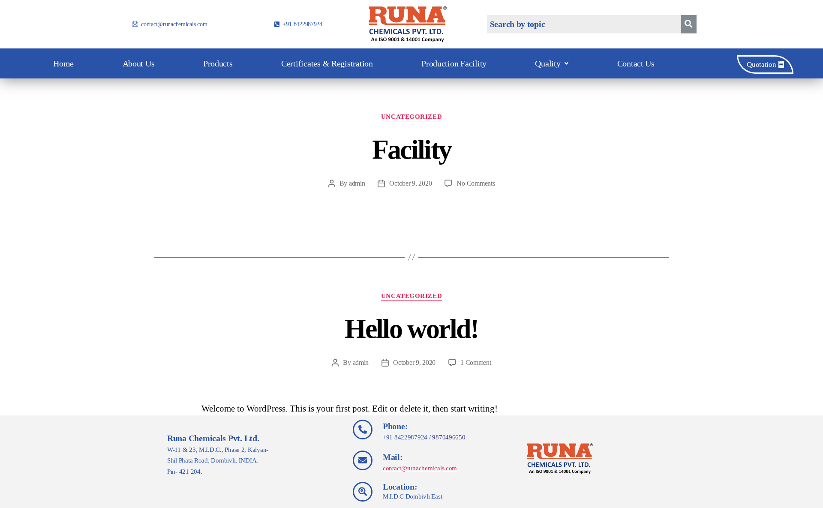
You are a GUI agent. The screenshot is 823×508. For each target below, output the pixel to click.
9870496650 (448, 437)
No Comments (476, 183)
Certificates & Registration (327, 63)
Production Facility (454, 63)
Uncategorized (411, 116)
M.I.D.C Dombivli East (412, 496)
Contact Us (636, 63)
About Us (139, 63)
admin (357, 183)
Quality (547, 63)
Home (63, 63)
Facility (411, 149)
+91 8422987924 (405, 437)
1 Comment (475, 362)
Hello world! (411, 328)
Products (218, 63)
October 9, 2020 (410, 183)
